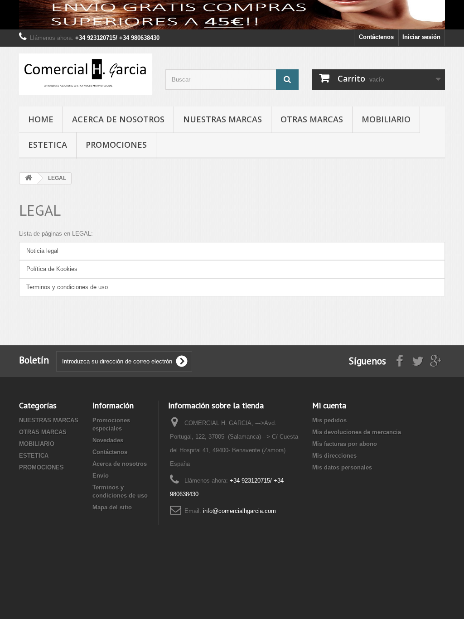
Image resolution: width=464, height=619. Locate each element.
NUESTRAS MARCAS (222, 119)
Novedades (107, 440)
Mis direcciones (334, 455)
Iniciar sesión (421, 37)
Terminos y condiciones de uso (67, 287)
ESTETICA (47, 144)
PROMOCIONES (116, 144)
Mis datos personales (342, 467)
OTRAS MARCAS (311, 119)
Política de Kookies (51, 269)
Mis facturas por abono (344, 443)
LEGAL (40, 210)
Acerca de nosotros (118, 119)
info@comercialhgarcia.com (239, 511)
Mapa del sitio (112, 507)
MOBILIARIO (386, 119)
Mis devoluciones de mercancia (356, 432)
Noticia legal (42, 250)
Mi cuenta (329, 405)
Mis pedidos (329, 420)
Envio (100, 475)
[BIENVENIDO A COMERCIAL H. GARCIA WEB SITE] (232, 14)
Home (40, 119)
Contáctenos (376, 37)
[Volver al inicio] (28, 178)
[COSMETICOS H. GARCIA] (85, 74)
